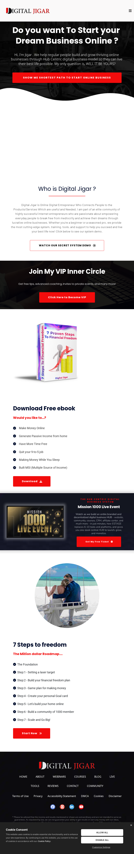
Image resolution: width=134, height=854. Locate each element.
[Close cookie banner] (131, 825)
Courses (80, 776)
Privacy (38, 796)
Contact (73, 786)
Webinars (59, 776)
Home (23, 776)
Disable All (102, 840)
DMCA (85, 796)
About (40, 776)
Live (112, 776)
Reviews (53, 786)
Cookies (99, 796)
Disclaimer (115, 796)
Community (95, 786)
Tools (35, 786)
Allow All (102, 832)
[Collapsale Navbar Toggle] (130, 10)
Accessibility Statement (62, 796)
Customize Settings (101, 847)
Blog (97, 776)
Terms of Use (20, 796)
